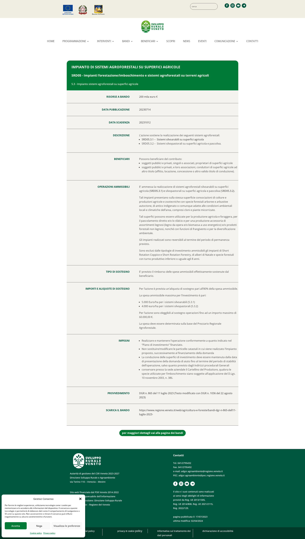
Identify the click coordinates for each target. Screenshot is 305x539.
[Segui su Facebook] (227, 5)
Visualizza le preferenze (67, 525)
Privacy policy (49, 533)
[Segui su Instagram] (232, 5)
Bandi (126, 41)
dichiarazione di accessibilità (217, 530)
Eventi (202, 41)
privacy (121, 530)
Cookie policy (36, 533)
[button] (80, 498)
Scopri (170, 41)
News (186, 41)
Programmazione (74, 41)
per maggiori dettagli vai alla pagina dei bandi (152, 433)
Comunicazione (224, 41)
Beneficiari (148, 41)
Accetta (15, 525)
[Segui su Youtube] (238, 5)
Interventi (104, 41)
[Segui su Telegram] (244, 5)
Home (50, 41)
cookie (131, 530)
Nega (39, 525)
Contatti (252, 41)
